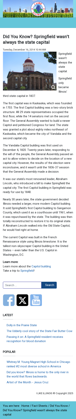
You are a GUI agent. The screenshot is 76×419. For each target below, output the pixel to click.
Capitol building (41, 266)
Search (49, 285)
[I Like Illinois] (38, 8)
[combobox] (22, 285)
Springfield (27, 270)
